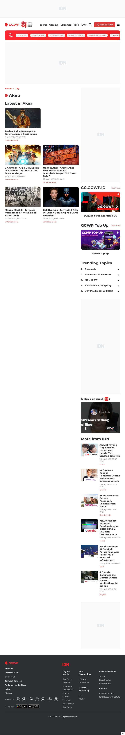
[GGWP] (19, 24)
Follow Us (9, 699)
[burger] (118, 24)
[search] (90, 24)
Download (9, 707)
